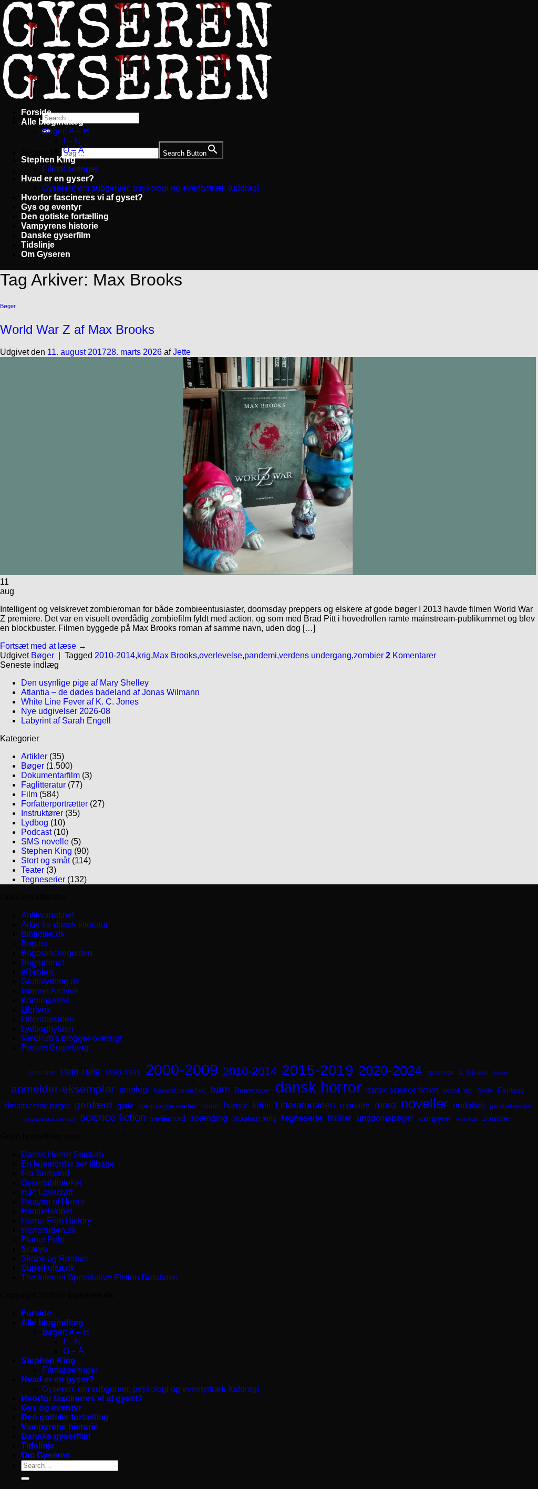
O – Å (73, 150)
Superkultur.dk (48, 1267)
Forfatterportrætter (54, 803)
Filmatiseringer (70, 169)
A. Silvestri (474, 1073)
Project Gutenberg (55, 1047)
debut (451, 1090)
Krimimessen (45, 1000)
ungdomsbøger (385, 1118)
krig (144, 655)
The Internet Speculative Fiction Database (99, 1277)
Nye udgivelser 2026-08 (65, 711)
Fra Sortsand (45, 1173)
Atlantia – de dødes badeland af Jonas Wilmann (110, 692)
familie (485, 1090)
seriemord (168, 1118)
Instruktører (42, 813)
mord (385, 1105)
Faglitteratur (43, 784)
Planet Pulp (43, 1239)
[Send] (25, 1478)
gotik (125, 1106)
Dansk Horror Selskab (62, 1154)
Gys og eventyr (51, 206)
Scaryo (34, 1249)
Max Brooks (175, 655)
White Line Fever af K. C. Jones (80, 701)
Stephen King (48, 159)
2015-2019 (318, 1070)
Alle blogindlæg (52, 121)
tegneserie (302, 1118)
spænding (208, 1118)
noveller (424, 1103)
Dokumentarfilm (50, 775)
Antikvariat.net (47, 915)
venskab (467, 1119)
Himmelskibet (46, 1211)
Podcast (36, 832)
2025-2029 (440, 1073)
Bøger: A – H (65, 131)
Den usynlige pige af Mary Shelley (85, 682)
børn (220, 1089)
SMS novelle (45, 841)
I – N (71, 140)
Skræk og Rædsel (54, 1258)
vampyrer (434, 1118)
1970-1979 (41, 1073)
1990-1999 (123, 1072)
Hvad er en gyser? (57, 178)
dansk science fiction (402, 1089)
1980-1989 (79, 1072)
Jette (182, 352)
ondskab (469, 1105)
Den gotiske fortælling (65, 216)
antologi (134, 1089)
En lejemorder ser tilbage (68, 1163)
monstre (355, 1105)
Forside (36, 112)
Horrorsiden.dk (48, 1230)
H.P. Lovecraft (47, 1192)
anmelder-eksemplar (63, 1089)
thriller (339, 1118)
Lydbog (34, 822)
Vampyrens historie (59, 225)
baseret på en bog (180, 1090)
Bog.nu (34, 943)
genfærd (93, 1104)
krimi (262, 1105)
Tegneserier (43, 879)
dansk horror (318, 1087)
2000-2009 (182, 1069)
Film (29, 794)
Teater (32, 869)
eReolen (37, 971)
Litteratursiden (47, 1019)
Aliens (501, 1073)
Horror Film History (56, 1220)
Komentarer (411, 655)
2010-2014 (115, 655)
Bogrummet (42, 962)
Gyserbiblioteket (51, 1182)
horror (210, 1106)
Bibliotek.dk (43, 934)
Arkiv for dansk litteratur (64, 924)
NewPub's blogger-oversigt (71, 1038)
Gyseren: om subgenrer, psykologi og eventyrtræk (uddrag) (151, 187)
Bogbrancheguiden (56, 953)
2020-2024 (390, 1070)
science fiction (113, 1117)
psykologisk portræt (50, 1119)
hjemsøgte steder (167, 1106)
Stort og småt (45, 860)
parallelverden (510, 1106)
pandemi (260, 655)
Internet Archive (50, 990)
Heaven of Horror (53, 1201)
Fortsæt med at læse (43, 645)
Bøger (8, 306)
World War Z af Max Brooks (77, 329)
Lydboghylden (47, 1028)
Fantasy (511, 1090)
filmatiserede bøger (37, 1105)
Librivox (35, 1009)
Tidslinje (38, 244)
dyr (468, 1090)
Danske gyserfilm (55, 235)
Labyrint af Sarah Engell (66, 720)
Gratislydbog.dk (50, 981)
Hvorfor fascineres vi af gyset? (82, 197)
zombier (369, 655)
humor (235, 1105)
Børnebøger (253, 1090)
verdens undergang (315, 655)
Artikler (34, 756)
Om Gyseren (45, 254)
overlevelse (220, 655)
